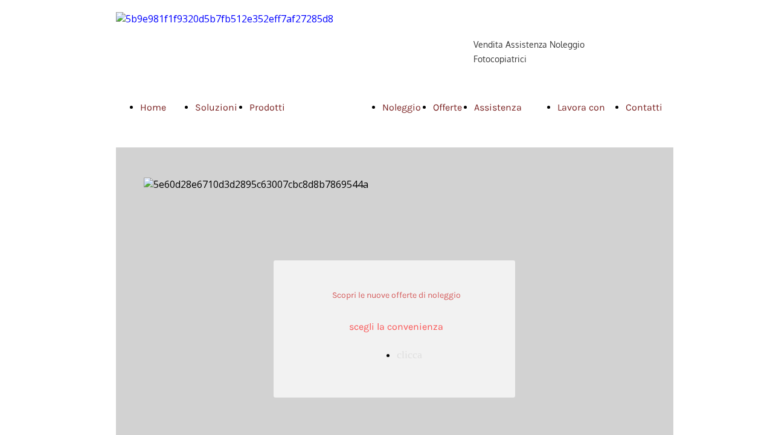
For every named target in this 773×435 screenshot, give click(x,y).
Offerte (447, 107)
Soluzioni (216, 107)
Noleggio (401, 107)
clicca (409, 355)
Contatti (644, 107)
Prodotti (267, 107)
